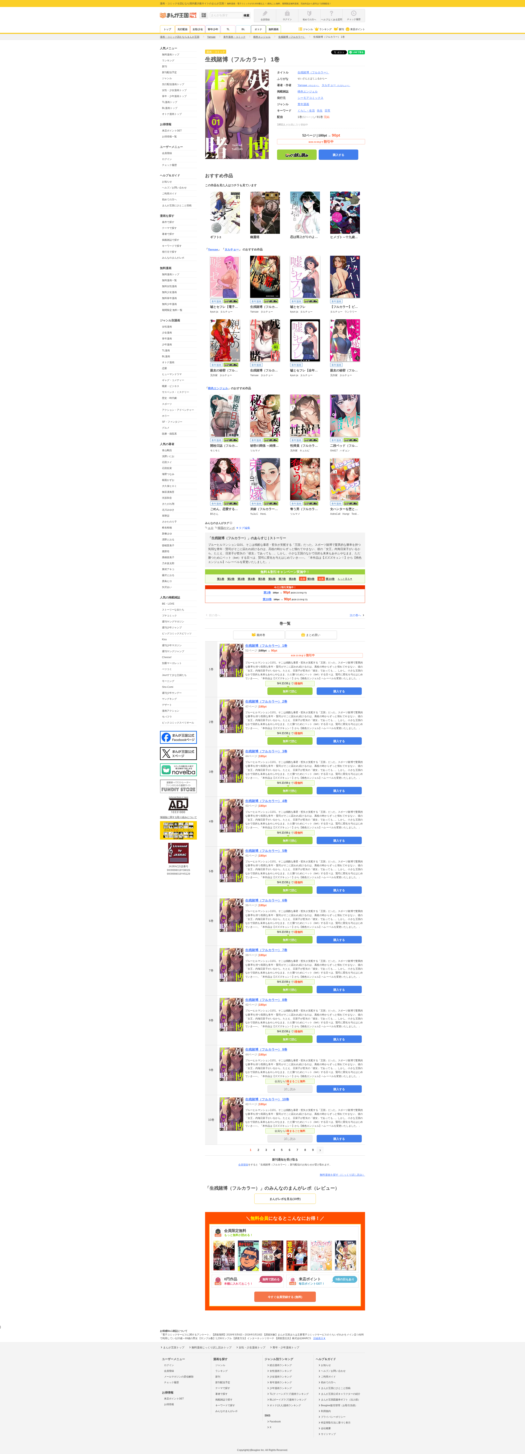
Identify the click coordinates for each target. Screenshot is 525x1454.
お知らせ (167, 181)
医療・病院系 (169, 433)
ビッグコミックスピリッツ (177, 633)
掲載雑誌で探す (170, 240)
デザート (167, 704)
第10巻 (330, 579)
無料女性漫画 (169, 286)
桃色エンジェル (218, 388)
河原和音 (167, 497)
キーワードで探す (172, 245)
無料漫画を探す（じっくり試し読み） (342, 1174)
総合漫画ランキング (281, 1365)
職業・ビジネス (170, 386)
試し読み (290, 1089)
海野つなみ (168, 474)
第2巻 (231, 579)
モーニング (168, 681)
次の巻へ (355, 615)
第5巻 (261, 579)
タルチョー (336, 85)
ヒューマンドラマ (172, 374)
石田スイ (167, 462)
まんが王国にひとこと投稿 (177, 205)
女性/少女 (198, 29)
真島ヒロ (167, 581)
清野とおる (168, 539)
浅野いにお (168, 456)
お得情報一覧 (169, 136)
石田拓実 (167, 468)
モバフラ (167, 716)
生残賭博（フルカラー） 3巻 (266, 751)
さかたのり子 (169, 521)
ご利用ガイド (169, 193)
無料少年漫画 (169, 304)
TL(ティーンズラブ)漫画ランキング (289, 1393)
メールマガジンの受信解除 (179, 1376)
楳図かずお (168, 480)
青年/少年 (213, 29)
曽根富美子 (168, 545)
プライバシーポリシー (333, 1416)
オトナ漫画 (168, 362)
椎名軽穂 (167, 527)
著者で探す (168, 234)
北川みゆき (168, 509)
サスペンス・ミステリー (175, 392)
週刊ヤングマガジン (173, 621)
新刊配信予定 (169, 72)
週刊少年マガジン (172, 645)
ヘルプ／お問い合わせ (174, 187)
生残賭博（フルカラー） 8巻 (266, 1000)
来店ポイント (357, 29)
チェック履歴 (169, 165)
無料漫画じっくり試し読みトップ (212, 1347)
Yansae (309, 85)
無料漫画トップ (170, 54)
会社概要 (326, 1428)
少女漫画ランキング (281, 1376)
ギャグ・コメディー (173, 380)
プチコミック (169, 615)
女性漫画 (167, 326)
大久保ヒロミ (169, 486)
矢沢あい (167, 587)
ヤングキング (169, 698)
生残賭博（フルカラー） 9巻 (266, 1049)
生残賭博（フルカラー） (313, 72)
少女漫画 (167, 332)
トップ (167, 29)
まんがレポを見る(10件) (285, 1199)
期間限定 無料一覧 (172, 310)
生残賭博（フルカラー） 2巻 (266, 701)
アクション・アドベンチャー (178, 410)
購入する (338, 154)
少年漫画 (167, 344)
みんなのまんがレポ (173, 257)
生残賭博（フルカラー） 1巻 (266, 645)
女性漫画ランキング (281, 1371)
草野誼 (165, 515)
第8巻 (292, 579)
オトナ (258, 29)
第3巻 (241, 579)
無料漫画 (273, 29)
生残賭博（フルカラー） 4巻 (266, 801)
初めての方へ (169, 199)
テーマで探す (169, 228)
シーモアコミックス (310, 97)
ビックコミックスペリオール (178, 722)
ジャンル (308, 29)
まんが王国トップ (173, 1347)
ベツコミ (167, 669)
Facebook (275, 1421)
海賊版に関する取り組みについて (178, 817)
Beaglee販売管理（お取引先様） (339, 1405)
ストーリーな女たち (173, 609)
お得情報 (169, 1404)
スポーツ (167, 404)
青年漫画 (167, 338)
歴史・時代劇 (169, 398)
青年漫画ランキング (281, 1382)
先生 (320, 110)
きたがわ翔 (168, 503)
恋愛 (164, 368)
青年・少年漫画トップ (174, 96)
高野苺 (165, 551)
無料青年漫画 (169, 298)
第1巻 (220, 579)
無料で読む (290, 691)
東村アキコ (168, 569)
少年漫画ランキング (281, 1388)
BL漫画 (166, 356)
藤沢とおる (168, 575)
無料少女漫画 (169, 292)
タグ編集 (244, 528)
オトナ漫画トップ (172, 114)
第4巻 (251, 579)
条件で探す (168, 222)
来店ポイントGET (172, 130)
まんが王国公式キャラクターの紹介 (340, 1393)
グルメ (165, 427)
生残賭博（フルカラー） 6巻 (266, 900)
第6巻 (272, 579)
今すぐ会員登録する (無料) (285, 1297)
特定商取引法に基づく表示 (335, 1422)
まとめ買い (313, 635)
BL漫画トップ (169, 108)
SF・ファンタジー (172, 421)
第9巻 (311, 579)
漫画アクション (170, 710)
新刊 (341, 29)
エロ (210, 528)
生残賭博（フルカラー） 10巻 (267, 1099)
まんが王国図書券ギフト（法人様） (340, 1399)
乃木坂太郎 (168, 563)
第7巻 (282, 579)
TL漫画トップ (169, 102)
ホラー (165, 415)
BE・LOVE (168, 603)
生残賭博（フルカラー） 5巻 (266, 851)
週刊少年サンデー (172, 693)
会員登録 (167, 153)
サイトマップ (328, 1434)
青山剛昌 (167, 450)
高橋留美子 (168, 557)
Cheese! (166, 657)
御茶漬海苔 (168, 492)
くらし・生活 (306, 110)
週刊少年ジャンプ (172, 627)
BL (243, 29)
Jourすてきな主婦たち (174, 675)
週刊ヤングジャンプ (173, 651)
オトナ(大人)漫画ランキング (285, 1405)
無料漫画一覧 (169, 280)
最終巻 (261, 635)
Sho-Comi (167, 687)
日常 (327, 110)
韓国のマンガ (226, 528)
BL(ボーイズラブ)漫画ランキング (288, 1399)
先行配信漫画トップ (173, 84)
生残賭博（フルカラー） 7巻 (266, 950)
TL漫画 (166, 350)
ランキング (325, 29)
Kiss (164, 639)
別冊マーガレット (172, 663)
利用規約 (326, 1411)
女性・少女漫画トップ (174, 90)
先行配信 (182, 29)
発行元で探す (169, 251)
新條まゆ (167, 533)
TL (228, 29)
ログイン (167, 159)
